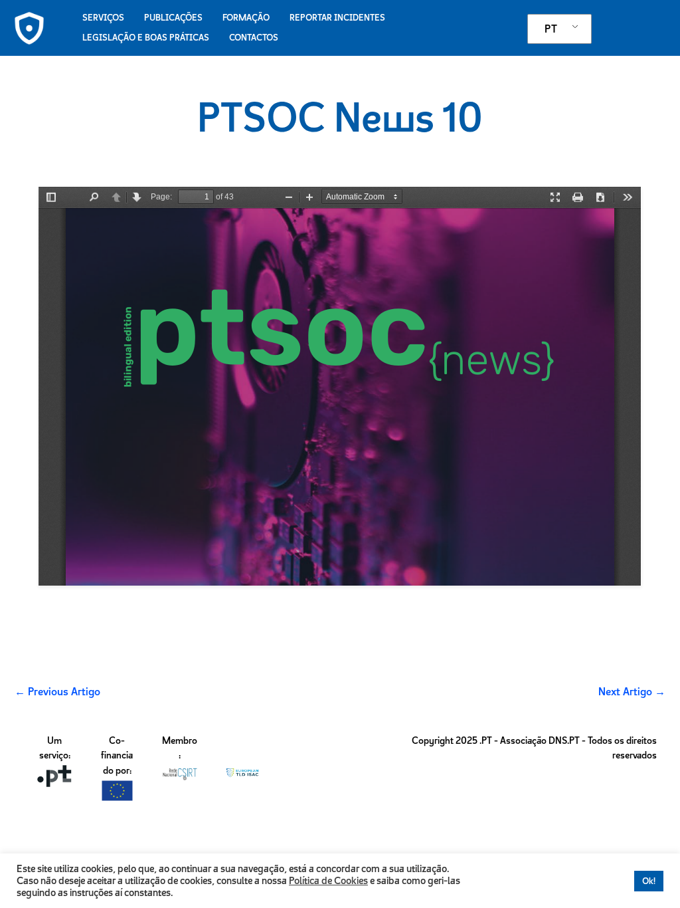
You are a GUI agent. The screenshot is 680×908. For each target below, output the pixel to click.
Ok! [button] (648, 881)
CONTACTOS (253, 38)
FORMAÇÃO (246, 18)
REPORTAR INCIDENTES (337, 18)
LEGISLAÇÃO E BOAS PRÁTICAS (145, 38)
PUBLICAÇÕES (173, 18)
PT (551, 29)
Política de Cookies (328, 881)
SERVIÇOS (103, 18)
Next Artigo (631, 691)
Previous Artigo (57, 691)
